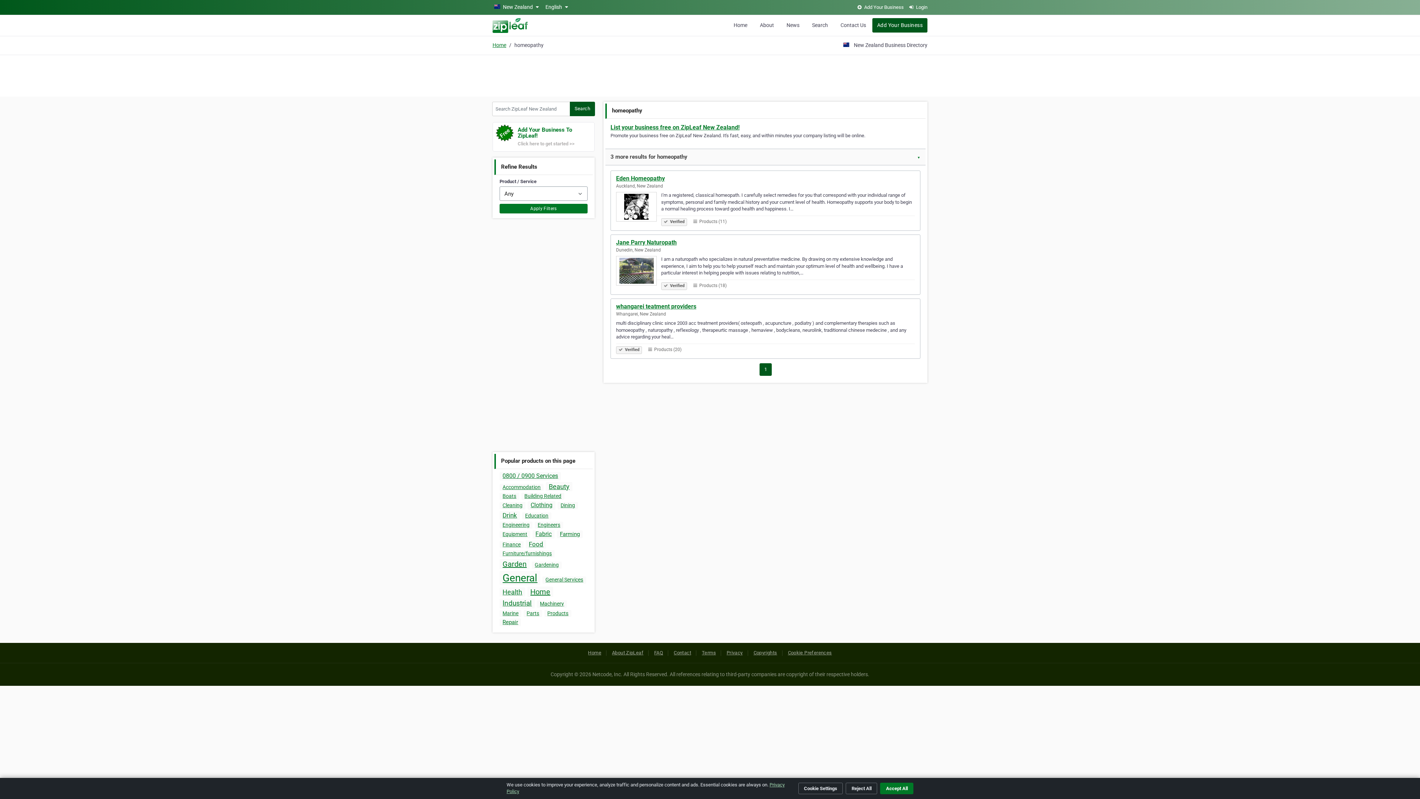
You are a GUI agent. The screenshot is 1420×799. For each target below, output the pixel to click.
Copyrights (765, 652)
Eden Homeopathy (640, 178)
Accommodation (522, 487)
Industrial (517, 603)
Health (512, 592)
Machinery (552, 604)
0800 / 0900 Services (530, 475)
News (793, 25)
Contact (682, 652)
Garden (515, 564)
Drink (510, 515)
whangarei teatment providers (656, 306)
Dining (568, 505)
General (520, 578)
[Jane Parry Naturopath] (638, 272)
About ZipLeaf (627, 652)
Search (820, 25)
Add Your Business (900, 25)
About (767, 25)
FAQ (658, 652)
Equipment (515, 534)
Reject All (862, 788)
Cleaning (513, 505)
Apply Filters (543, 208)
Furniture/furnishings (527, 553)
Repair (510, 622)
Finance (512, 544)
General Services (564, 580)
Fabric (543, 533)
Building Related (542, 496)
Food (536, 544)
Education (536, 516)
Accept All (897, 788)
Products (557, 613)
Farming (570, 534)
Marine (510, 613)
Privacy (735, 652)
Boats (509, 496)
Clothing (541, 505)
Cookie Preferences (810, 652)
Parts (533, 613)
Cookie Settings (820, 788)
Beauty (559, 486)
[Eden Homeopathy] (638, 208)
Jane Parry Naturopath (646, 242)
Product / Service (518, 181)
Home (740, 25)
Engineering (516, 525)
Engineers (549, 525)
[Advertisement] (710, 74)
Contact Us (853, 25)
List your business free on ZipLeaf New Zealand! (675, 127)
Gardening (547, 565)
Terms (709, 652)
